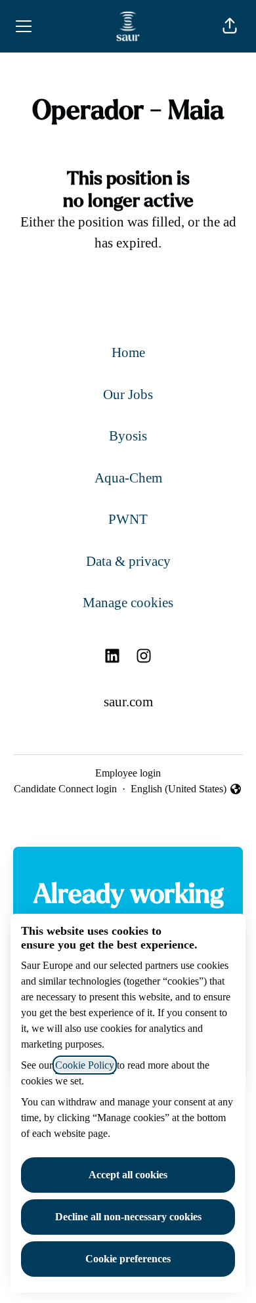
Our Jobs (128, 394)
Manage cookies (128, 602)
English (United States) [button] (178, 790)
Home (128, 352)
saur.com (128, 702)
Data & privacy (128, 561)
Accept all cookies (128, 1174)
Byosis (128, 436)
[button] (229, 26)
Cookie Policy (84, 1065)
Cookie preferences (128, 1258)
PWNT (128, 519)
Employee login (128, 773)
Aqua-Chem (128, 478)
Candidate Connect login (65, 788)
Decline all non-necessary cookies (128, 1216)
